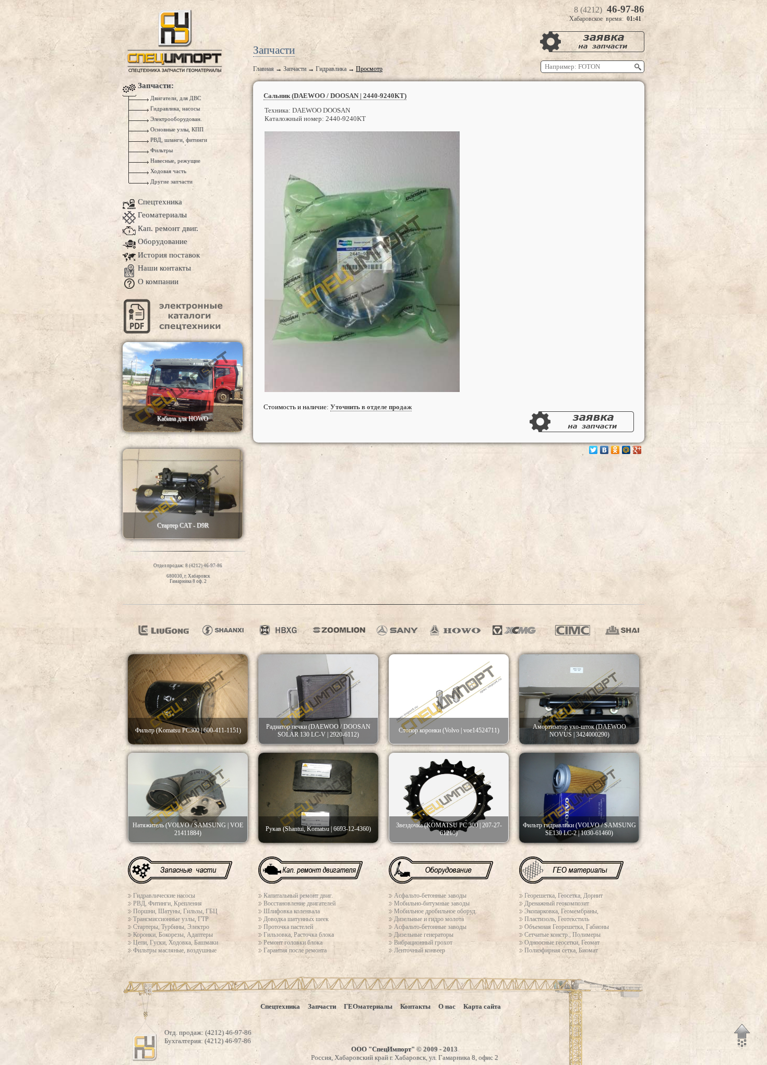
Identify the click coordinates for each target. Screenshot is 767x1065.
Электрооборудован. (175, 119)
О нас (447, 1006)
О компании (158, 281)
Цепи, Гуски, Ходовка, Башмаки (175, 942)
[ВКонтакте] (604, 450)
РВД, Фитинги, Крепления (167, 903)
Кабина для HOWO (182, 418)
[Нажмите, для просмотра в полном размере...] (362, 390)
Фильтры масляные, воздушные (175, 950)
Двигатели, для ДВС (175, 98)
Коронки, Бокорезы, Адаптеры (173, 934)
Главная (263, 68)
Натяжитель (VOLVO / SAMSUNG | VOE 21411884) (188, 829)
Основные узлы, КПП (176, 129)
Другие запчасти (171, 182)
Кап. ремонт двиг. (168, 228)
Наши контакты (164, 268)
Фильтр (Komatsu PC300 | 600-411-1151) (188, 730)
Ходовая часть (167, 171)
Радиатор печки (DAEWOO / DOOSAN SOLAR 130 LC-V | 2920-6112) (318, 730)
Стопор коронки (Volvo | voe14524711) (449, 730)
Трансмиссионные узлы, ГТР (171, 919)
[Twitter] (593, 450)
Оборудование (162, 241)
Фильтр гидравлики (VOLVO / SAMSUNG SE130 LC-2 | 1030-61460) (579, 829)
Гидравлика (331, 68)
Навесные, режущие (174, 161)
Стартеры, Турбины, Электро (171, 927)
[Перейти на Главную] (175, 71)
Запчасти (294, 68)
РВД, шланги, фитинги (178, 140)
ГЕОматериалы (368, 1006)
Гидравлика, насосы (174, 109)
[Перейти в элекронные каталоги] (175, 331)
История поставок (169, 255)
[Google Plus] (637, 450)
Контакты (415, 1006)
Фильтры (161, 150)
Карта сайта (482, 1006)
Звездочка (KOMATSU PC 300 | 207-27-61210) (449, 829)
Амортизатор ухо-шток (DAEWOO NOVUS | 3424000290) (579, 730)
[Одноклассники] (615, 450)
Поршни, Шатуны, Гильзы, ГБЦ (175, 911)
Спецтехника (160, 202)
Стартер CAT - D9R (183, 525)
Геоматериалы (162, 215)
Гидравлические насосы (164, 895)
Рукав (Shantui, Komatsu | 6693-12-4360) (318, 829)
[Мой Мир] (626, 450)
